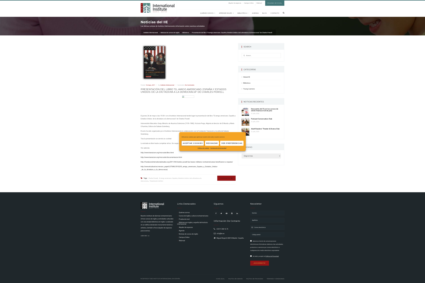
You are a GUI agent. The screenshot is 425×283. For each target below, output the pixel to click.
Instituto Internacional (167, 85)
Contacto (274, 13)
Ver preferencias (231, 143)
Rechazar (212, 143)
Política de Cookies (235, 279)
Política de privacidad (254, 279)
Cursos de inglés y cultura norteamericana (193, 216)
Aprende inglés (225, 13)
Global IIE (246, 77)
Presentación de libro (156, 181)
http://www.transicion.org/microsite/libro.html (157, 153)
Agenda (255, 13)
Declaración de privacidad (218, 148)
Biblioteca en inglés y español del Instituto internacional (192, 223)
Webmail (259, 3)
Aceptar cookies (193, 143)
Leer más (144, 236)
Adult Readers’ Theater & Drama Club (265, 129)
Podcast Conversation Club (261, 119)
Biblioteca (242, 13)
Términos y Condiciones (275, 279)
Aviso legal (220, 279)
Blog (264, 13)
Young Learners (249, 89)
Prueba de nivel (184, 219)
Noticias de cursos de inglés (188, 234)
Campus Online (249, 3)
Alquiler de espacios (234, 3)
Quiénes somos (206, 13)
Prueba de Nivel (274, 3)
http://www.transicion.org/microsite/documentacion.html (161, 157)
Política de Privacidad (272, 256)
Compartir (226, 178)
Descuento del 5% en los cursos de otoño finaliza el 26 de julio (264, 110)
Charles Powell (153, 178)
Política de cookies (203, 148)
